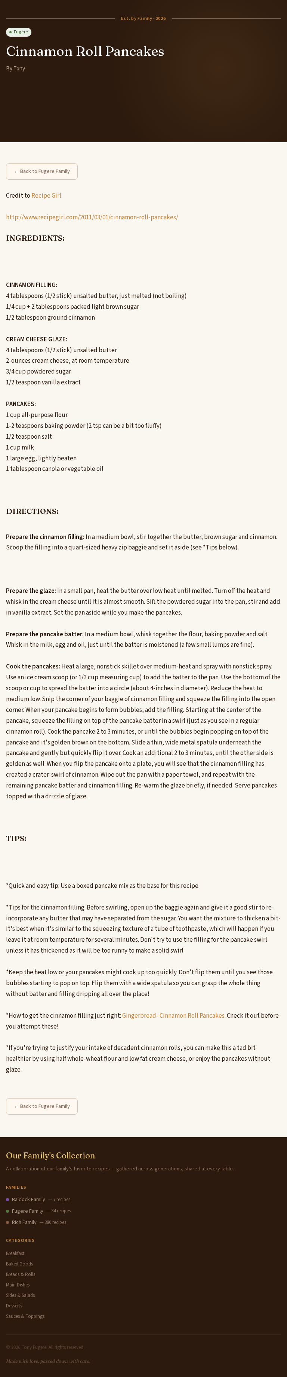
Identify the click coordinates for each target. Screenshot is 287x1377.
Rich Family (24, 1222)
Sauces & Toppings (25, 1316)
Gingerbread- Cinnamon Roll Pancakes (173, 1015)
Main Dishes (18, 1285)
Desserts (14, 1306)
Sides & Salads (20, 1295)
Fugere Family (27, 1211)
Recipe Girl (46, 195)
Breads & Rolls (20, 1274)
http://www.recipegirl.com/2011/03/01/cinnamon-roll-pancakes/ (92, 217)
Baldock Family (28, 1199)
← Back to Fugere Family (42, 171)
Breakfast (15, 1253)
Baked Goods (19, 1264)
